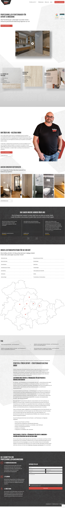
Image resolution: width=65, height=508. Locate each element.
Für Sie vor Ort (32, 2)
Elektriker (30, 445)
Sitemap (62, 504)
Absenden (45, 488)
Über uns (47, 2)
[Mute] (48, 32)
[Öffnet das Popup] (26, 303)
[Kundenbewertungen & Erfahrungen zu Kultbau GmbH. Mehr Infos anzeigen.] (62, 14)
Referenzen (41, 2)
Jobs (51, 2)
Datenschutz (55, 504)
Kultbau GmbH (42, 370)
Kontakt (26, 442)
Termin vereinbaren (59, 2)
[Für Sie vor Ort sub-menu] (36, 2)
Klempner (35, 445)
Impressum (48, 504)
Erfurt (29, 253)
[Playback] (32, 43)
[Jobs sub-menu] (53, 2)
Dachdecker (40, 445)
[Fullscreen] (48, 54)
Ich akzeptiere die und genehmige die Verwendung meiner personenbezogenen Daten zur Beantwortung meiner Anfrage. (46, 485)
